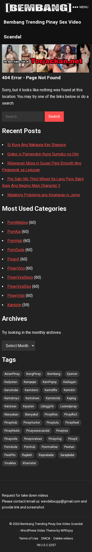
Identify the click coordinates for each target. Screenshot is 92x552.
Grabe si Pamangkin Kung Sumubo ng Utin (43, 154)
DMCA (45, 538)
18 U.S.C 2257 (46, 545)
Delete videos (63, 538)
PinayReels (12, 430)
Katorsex (10, 406)
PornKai (14, 231)
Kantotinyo (11, 398)
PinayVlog (16, 268)
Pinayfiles (51, 414)
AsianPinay (12, 374)
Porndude (10, 447)
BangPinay (33, 374)
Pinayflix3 (70, 414)
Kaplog (71, 398)
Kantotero (31, 390)
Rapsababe (46, 455)
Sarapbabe (67, 455)
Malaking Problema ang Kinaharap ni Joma (43, 195)
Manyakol (31, 414)
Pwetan (69, 447)
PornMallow (17, 222)
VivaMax (10, 463)
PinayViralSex (19, 286)
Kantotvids (53, 398)
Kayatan (28, 406)
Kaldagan (69, 382)
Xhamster (29, 463)
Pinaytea (62, 430)
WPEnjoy (67, 530)
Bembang (53, 374)
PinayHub (10, 422)
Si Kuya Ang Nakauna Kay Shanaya (36, 144)
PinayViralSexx (20, 277)
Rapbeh (27, 455)
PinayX (13, 259)
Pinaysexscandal (38, 430)
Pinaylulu (53, 422)
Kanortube (11, 390)
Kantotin (14, 305)
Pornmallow (50, 447)
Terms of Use (28, 538)
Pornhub (29, 447)
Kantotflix (51, 390)
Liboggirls (47, 406)
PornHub (14, 240)
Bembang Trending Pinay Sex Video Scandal (42, 29)
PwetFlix (9, 455)
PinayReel (72, 422)
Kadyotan (10, 382)
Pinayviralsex (33, 439)
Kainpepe (30, 382)
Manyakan (11, 414)
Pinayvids (10, 439)
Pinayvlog (55, 439)
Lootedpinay (68, 406)
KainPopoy (50, 382)
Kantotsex (32, 398)
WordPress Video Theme (38, 530)
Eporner (72, 374)
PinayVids (16, 295)
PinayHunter (32, 422)
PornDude (16, 249)
